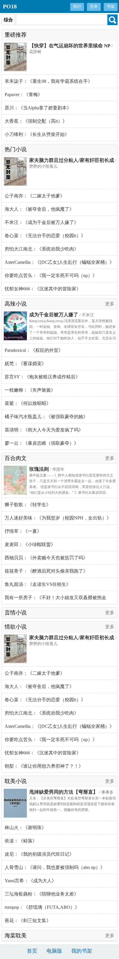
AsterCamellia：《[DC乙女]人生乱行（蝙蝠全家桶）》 (59, 262)
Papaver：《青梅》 (23, 94)
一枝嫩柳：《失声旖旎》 (30, 390)
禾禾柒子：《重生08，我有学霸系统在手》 (48, 81)
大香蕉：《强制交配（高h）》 (36, 121)
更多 (109, 303)
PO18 (10, 6)
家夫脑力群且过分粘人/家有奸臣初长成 (71, 160)
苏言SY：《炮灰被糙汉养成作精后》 (42, 376)
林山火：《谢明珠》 (25, 827)
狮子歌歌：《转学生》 (28, 504)
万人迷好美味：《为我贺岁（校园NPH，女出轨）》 (58, 517)
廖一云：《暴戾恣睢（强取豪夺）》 (42, 443)
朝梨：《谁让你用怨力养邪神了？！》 (44, 766)
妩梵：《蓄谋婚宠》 (25, 363)
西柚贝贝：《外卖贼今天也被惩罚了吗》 (46, 557)
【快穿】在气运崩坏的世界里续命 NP (69, 45)
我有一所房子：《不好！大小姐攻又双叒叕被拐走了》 (55, 599)
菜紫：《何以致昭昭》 (28, 403)
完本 (94, 6)
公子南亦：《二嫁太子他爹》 (35, 195)
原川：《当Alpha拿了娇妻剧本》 (38, 107)
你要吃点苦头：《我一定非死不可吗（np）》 (51, 275)
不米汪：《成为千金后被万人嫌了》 (42, 222)
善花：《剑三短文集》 (28, 920)
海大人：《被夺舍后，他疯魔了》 (39, 209)
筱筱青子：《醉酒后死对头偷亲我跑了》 (46, 571)
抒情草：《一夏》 (23, 531)
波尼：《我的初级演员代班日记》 (39, 854)
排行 (77, 6)
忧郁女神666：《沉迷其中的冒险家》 (43, 288)
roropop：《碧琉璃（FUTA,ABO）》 (42, 907)
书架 (111, 6)
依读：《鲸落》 (21, 840)
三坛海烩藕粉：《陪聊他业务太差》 (42, 893)
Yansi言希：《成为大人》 (30, 880)
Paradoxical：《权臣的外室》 (34, 350)
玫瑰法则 (39, 469)
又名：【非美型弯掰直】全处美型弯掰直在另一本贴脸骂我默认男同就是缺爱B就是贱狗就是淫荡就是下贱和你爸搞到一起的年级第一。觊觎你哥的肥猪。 (72, 804)
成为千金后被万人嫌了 (53, 314)
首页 (32, 951)
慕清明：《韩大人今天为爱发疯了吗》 (44, 429)
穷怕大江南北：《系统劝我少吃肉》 (42, 248)
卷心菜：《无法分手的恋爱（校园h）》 (45, 235)
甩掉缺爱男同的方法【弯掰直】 (63, 792)
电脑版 (54, 951)
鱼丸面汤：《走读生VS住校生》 (38, 584)
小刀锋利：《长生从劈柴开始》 (37, 134)
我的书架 (81, 951)
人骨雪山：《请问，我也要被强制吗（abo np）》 (55, 867)
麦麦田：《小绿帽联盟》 (30, 544)
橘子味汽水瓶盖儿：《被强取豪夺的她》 (46, 416)
